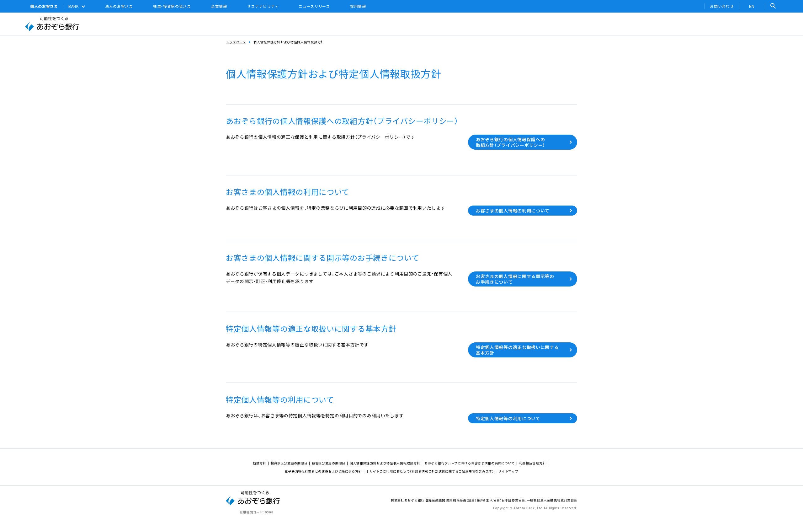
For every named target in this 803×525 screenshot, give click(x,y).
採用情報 (358, 6)
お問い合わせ (722, 6)
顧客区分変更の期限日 (328, 463)
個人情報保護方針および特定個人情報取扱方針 (385, 463)
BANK (73, 6)
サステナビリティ (263, 6)
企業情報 (219, 6)
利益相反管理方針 (532, 463)
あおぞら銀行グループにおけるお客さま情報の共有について (469, 463)
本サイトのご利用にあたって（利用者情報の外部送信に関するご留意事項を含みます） (430, 471)
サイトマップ (508, 471)
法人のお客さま (119, 6)
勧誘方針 (259, 463)
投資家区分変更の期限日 (289, 463)
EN (752, 6)
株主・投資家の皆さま (172, 6)
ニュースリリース (314, 6)
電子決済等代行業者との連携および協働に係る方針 (323, 471)
